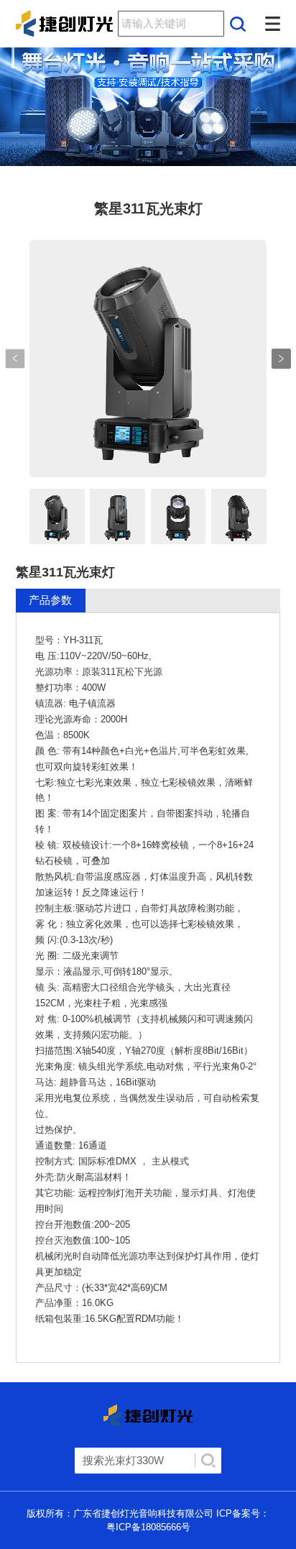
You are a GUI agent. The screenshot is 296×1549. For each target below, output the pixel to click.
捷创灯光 (57, 23)
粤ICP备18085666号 (148, 1527)
